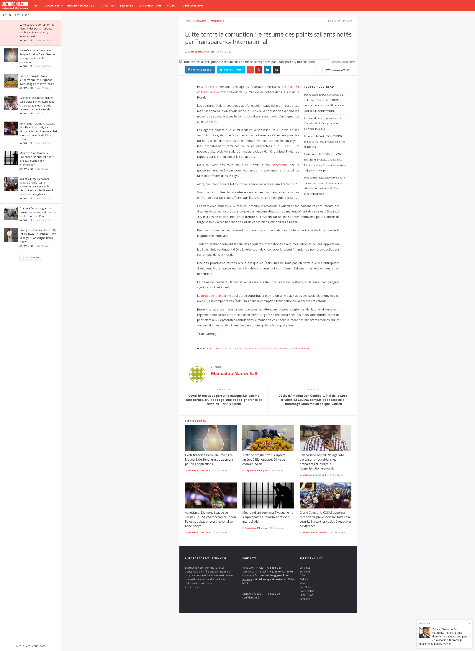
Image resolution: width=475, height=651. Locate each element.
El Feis (286, 146)
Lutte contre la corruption (229, 348)
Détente (126, 5)
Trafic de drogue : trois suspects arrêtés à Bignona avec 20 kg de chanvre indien (36, 80)
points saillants (260, 348)
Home (188, 20)
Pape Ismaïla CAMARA (315, 532)
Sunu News (306, 595)
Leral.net (305, 567)
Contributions (150, 5)
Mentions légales (252, 593)
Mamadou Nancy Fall (201, 51)
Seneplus (305, 599)
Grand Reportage (80, 5)
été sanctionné (276, 165)
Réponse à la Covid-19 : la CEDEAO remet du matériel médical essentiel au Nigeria (324, 142)
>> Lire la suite (193, 587)
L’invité (107, 5)
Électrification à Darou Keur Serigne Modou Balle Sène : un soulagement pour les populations (209, 459)
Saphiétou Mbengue (256, 470)
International (217, 20)
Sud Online (306, 587)
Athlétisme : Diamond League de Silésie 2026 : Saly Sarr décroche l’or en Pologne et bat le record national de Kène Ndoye (38, 131)
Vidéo (171, 5)
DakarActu (306, 579)
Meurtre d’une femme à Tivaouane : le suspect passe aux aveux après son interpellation (267, 517)
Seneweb (305, 571)
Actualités (51, 5)
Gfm (302, 575)
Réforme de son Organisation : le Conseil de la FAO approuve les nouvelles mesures (323, 123)
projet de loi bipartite (216, 296)
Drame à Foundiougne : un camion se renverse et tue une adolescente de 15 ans (37, 212)
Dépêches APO (193, 5)
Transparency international (290, 348)
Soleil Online (307, 591)
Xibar (303, 583)
